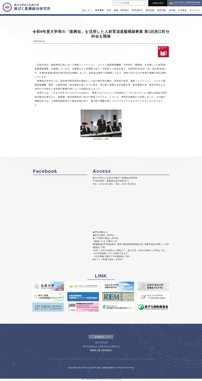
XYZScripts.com (114, 379)
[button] (144, 3)
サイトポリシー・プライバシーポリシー (101, 346)
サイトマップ (101, 342)
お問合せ (99, 337)
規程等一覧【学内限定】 (101, 350)
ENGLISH (158, 3)
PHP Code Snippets (89, 379)
